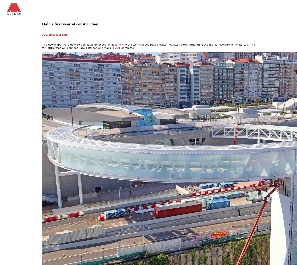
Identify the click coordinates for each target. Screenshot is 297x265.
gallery (118, 44)
